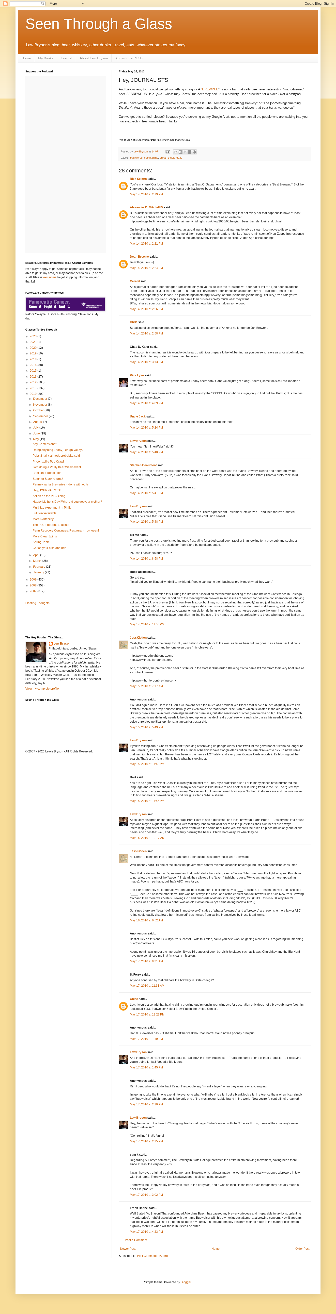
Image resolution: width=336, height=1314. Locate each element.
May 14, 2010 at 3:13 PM (146, 362)
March (37, 561)
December (40, 398)
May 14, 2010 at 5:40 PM (146, 452)
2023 (33, 336)
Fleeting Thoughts (37, 603)
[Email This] (175, 152)
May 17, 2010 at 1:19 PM (146, 1039)
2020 (33, 347)
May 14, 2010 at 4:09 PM (146, 403)
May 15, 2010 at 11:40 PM (147, 764)
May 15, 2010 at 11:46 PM (147, 801)
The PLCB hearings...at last (51, 525)
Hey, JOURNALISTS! (47, 490)
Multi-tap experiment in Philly (52, 507)
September (41, 416)
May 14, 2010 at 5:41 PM (146, 493)
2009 (33, 579)
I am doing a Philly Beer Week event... (58, 467)
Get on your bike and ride (49, 548)
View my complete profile (42, 688)
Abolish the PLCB (128, 58)
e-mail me (50, 277)
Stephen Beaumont (143, 465)
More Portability (43, 519)
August (38, 422)
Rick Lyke (137, 375)
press (163, 157)
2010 (33, 394)
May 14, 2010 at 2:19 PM (146, 194)
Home (26, 58)
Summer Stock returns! (48, 479)
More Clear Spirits (45, 536)
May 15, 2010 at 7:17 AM (146, 686)
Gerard (135, 281)
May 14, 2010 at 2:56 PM (146, 309)
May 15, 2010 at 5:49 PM (146, 727)
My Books (45, 58)
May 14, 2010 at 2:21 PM (146, 243)
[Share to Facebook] (189, 152)
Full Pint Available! (45, 513)
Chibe (134, 999)
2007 (33, 591)
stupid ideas (175, 157)
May (36, 439)
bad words (136, 157)
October (39, 410)
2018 (33, 359)
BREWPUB (210, 89)
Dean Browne (139, 256)
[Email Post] (167, 151)
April (36, 555)
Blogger (186, 1282)
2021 (33, 342)
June (37, 433)
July (36, 427)
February (39, 566)
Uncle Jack (138, 416)
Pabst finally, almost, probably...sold (56, 455)
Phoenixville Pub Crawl (48, 461)
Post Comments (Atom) (152, 1256)
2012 (33, 382)
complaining (151, 157)
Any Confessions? (45, 444)
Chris (133, 322)
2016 (33, 365)
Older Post (302, 1248)
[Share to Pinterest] (194, 152)
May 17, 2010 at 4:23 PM (146, 1231)
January (39, 572)
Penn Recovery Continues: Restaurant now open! (66, 530)
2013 (33, 376)
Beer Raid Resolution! (47, 473)
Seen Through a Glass (98, 24)
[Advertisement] (54, 620)
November (40, 404)
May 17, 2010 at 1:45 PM (146, 1067)
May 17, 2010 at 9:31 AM (146, 961)
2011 (33, 388)
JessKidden (138, 637)
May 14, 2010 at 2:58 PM (146, 333)
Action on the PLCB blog (49, 496)
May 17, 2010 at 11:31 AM (147, 985)
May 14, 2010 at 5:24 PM (146, 427)
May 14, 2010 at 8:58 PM (146, 558)
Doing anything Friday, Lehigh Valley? (58, 450)
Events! (66, 58)
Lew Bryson (138, 441)
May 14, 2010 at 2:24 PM (146, 268)
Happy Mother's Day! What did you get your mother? (67, 501)
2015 (33, 370)
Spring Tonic (41, 542)
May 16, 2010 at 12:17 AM (147, 838)
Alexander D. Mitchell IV (146, 207)
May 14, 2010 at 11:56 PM (147, 624)
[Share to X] (185, 152)
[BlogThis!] (180, 152)
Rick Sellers (138, 179)
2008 (33, 585)
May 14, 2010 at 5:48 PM (146, 521)
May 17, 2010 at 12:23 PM (147, 1014)
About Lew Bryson (94, 58)
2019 (33, 353)
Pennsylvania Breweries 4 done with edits (61, 484)
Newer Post (128, 1248)
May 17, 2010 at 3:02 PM (146, 1195)
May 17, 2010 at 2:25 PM (146, 1141)
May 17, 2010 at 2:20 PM (146, 1104)
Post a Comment (136, 1240)
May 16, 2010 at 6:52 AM (146, 920)
